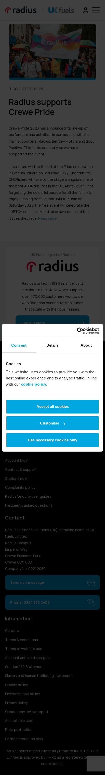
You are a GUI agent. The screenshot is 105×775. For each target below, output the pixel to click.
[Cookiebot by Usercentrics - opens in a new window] (77, 330)
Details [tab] (52, 345)
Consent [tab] (19, 345)
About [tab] (86, 345)
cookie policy (33, 384)
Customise (49, 423)
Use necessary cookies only (52, 440)
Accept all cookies (52, 406)
